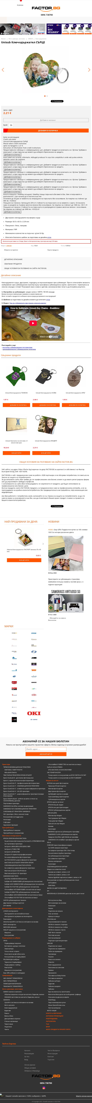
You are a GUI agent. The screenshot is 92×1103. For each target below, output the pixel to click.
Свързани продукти (13, 264)
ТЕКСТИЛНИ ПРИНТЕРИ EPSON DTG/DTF (17, 775)
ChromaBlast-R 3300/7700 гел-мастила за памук (64, 764)
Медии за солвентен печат (56, 869)
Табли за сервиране (55, 951)
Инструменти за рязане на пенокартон (18, 916)
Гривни (51, 970)
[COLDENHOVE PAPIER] (14, 670)
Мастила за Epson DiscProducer (15, 871)
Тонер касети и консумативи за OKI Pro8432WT (64, 778)
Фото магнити (9, 1005)
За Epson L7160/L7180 (12, 849)
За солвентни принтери (56, 859)
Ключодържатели (41, 39)
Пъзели (51, 957)
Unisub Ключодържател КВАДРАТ (46, 441)
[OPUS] (14, 688)
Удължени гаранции (10, 825)
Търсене (51, 1059)
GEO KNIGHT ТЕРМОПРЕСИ (12, 978)
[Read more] (68, 553)
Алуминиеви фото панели (57, 922)
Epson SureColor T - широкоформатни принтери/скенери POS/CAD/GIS (23, 795)
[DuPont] (34, 694)
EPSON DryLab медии (55, 805)
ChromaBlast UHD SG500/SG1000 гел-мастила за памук (23, 895)
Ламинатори (8, 949)
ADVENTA (6, 1000)
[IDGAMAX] (34, 719)
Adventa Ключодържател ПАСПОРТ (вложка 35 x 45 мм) (24, 550)
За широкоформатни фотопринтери (17, 857)
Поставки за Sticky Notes (57, 976)
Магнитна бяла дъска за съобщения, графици (64, 994)
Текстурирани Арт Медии (57, 818)
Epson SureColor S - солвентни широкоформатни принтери (24, 789)
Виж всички (52, 620)
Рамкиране (7, 919)
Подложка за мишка (55, 911)
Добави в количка (18, 405)
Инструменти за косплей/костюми (16, 914)
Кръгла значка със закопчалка (59, 992)
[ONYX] (14, 707)
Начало (3, 39)
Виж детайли (16, 453)
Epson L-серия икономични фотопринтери (18, 780)
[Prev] (3, 30)
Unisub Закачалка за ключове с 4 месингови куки (16, 442)
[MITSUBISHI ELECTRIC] (14, 719)
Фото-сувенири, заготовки (17, 39)
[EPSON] (34, 633)
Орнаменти (52, 973)
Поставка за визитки (55, 978)
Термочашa (8, 1024)
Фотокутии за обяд (55, 900)
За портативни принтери (13, 844)
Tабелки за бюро (54, 981)
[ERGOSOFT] (14, 701)
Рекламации (29, 1053)
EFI (48, 891)
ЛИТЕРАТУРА (51, 1021)
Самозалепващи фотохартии (58, 797)
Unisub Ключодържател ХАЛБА (46, 393)
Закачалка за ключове (56, 967)
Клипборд (51, 1000)
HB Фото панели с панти (56, 930)
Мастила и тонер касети (11, 836)
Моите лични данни (84, 1096)
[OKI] (34, 713)
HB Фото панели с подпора (57, 924)
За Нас (27, 1056)
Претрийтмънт (8, 828)
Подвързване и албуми (11, 938)
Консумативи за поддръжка (13, 817)
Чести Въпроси (54, 1050)
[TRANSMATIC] (14, 694)
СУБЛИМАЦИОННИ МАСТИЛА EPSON (17, 865)
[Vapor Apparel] (34, 651)
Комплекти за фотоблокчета (14, 954)
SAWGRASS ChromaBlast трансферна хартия (63, 840)
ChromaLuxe (51, 919)
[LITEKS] (14, 664)
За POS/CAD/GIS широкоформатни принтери (20, 860)
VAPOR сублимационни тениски (14, 900)
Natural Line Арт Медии (56, 824)
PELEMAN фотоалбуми (11, 959)
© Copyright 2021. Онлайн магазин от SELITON (46, 1101)
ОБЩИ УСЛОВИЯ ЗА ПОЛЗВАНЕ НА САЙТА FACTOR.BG (25, 268)
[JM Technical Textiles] (34, 657)
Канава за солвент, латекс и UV (59, 872)
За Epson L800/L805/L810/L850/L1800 (17, 846)
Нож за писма (53, 914)
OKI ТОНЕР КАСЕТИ (54, 772)
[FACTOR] (14, 633)
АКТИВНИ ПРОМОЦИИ (54, 1016)
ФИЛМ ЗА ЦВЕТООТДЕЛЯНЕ (57, 888)
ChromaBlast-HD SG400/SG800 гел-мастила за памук (22, 889)
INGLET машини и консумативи (14, 930)
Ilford (49, 842)
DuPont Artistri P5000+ (55, 767)
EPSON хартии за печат (55, 802)
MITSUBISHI (52, 883)
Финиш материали (55, 861)
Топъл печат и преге (11, 951)
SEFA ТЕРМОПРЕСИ (10, 981)
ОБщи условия (30, 1068)
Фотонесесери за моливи (57, 903)
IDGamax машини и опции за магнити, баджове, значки (24, 994)
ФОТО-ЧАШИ (51, 1011)
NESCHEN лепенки (9, 927)
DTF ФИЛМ (7, 906)
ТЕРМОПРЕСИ (7, 976)
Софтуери (6, 822)
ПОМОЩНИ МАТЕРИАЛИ (12, 984)
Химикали (51, 906)
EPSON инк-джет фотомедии (58, 807)
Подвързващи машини (12, 943)
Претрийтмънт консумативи (13, 833)
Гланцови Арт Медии (55, 821)
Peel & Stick (8, 967)
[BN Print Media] (34, 664)
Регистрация (53, 1053)
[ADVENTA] (14, 682)
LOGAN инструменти (10, 911)
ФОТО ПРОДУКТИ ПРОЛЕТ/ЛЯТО (58, 1029)
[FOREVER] (14, 651)
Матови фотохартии (55, 789)
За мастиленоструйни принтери (59, 853)
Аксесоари (7, 820)
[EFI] (14, 676)
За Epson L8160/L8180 (12, 852)
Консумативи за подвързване (14, 957)
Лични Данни (29, 1065)
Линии (50, 908)
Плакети (51, 962)
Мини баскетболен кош (56, 1005)
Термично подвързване (13, 962)
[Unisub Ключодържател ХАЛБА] (46, 376)
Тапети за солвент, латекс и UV (59, 875)
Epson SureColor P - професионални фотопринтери (21, 783)
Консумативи (9, 935)
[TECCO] (34, 670)
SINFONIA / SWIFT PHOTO (13, 770)
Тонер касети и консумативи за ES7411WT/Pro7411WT (67, 775)
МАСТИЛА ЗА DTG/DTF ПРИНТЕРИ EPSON (18, 863)
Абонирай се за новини (58, 618)
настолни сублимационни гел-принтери (17, 347)
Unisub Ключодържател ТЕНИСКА (16, 393)
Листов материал (54, 938)
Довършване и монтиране (12, 908)
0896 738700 (47, 14)
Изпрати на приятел (11, 250)
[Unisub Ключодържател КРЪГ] (75, 376)
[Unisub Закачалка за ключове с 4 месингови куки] (16, 424)
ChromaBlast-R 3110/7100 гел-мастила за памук (21, 898)
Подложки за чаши (55, 946)
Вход (26, 1059)
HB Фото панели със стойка (58, 927)
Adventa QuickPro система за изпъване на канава (20, 922)
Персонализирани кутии (57, 1002)
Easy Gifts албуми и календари (14, 973)
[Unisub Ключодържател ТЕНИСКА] (16, 376)
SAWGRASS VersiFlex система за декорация (18, 806)
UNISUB (30, 39)
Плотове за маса (54, 935)
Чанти (6, 1029)
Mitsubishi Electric (10, 772)
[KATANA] (34, 639)
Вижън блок (8, 1016)
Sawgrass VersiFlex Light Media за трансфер (63, 837)
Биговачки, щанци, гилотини (14, 946)
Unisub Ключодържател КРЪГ (75, 393)
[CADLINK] (34, 701)
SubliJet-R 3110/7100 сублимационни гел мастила (21, 887)
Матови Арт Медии (55, 815)
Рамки (6, 1013)
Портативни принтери (11, 803)
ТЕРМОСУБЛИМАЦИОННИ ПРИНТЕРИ (17, 767)
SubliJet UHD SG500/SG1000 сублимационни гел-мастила (24, 884)
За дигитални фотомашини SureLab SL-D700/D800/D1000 (24, 841)
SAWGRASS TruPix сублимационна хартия (63, 834)
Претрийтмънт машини (11, 830)
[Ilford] (34, 645)
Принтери (6, 764)
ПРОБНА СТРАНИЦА (32, 1071)
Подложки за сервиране (56, 949)
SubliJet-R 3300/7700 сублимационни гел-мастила (21, 892)
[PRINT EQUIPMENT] (14, 713)
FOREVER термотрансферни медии (59, 845)
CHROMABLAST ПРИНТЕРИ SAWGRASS (16, 811)
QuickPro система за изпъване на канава (18, 1002)
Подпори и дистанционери (57, 941)
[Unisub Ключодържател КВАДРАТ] (46, 424)
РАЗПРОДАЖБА (51, 1019)
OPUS (5, 941)
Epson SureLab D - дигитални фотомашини (18, 778)
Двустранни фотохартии (57, 791)
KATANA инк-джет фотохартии (57, 783)
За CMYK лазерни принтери (58, 848)
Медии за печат (52, 780)
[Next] (88, 30)
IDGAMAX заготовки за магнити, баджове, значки (21, 997)
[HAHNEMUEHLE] (14, 645)
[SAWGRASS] (14, 639)
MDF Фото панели (54, 932)
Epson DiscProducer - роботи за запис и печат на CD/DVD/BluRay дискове (20, 800)
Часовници (52, 954)
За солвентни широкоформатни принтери (19, 868)
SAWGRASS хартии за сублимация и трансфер (63, 832)
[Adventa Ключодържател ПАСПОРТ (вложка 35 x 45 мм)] (24, 538)
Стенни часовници (11, 1021)
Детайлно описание (13, 259)
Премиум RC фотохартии (57, 786)
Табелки (51, 989)
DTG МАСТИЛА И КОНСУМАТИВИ (60, 770)
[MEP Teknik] (34, 707)
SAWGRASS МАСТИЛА (10, 876)
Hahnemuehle (52, 813)
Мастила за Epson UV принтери (15, 873)
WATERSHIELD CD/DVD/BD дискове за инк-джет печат (65, 893)
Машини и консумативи (13, 970)
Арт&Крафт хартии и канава (58, 794)
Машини (7, 932)
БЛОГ (48, 1027)
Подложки (8, 1027)
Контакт (51, 1056)
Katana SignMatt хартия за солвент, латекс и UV (64, 877)
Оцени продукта (52, 250)
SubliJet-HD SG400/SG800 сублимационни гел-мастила (23, 881)
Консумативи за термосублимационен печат (63, 880)
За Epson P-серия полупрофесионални (18, 854)
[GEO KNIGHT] (34, 688)
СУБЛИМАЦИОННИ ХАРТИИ (57, 867)
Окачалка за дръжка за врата (58, 997)
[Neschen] (14, 657)
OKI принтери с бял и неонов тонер (15, 814)
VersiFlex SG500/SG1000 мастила (15, 879)
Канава (50, 826)
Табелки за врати (54, 986)
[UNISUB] (34, 676)
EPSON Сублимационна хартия (59, 810)
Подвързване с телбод (12, 965)
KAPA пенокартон (9, 924)
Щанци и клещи (54, 916)
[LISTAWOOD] (34, 682)
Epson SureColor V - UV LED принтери (16, 791)
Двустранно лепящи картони (13, 903)
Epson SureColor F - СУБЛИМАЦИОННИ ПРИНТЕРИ (21, 786)
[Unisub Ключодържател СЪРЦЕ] (46, 68)
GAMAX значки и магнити (12, 992)
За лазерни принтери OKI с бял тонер (61, 850)
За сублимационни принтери (58, 856)
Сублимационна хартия (56, 799)
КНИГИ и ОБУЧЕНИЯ (53, 1013)
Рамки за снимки (54, 959)
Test (47, 1024)
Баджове (7, 1011)
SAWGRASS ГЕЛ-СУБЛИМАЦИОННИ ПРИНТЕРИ (20, 809)
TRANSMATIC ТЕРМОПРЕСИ (13, 986)
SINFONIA (51, 885)
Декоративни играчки (12, 1019)
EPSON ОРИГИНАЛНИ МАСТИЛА (14, 838)
